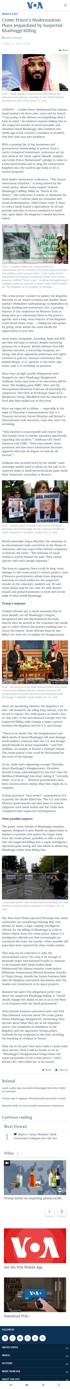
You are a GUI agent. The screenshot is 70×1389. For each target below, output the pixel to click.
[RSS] (35, 1338)
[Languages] (43, 1385)
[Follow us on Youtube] (20, 1338)
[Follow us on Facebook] (5, 1338)
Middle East (10, 14)
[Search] (59, 1385)
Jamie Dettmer (13, 37)
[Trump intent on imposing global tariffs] (35, 1177)
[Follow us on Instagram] (27, 1338)
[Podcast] (42, 1338)
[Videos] (27, 1385)
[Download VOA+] (35, 1294)
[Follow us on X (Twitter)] (12, 1338)
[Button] (63, 50)
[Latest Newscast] (11, 1385)
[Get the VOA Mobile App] (35, 1245)
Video (9, 1153)
